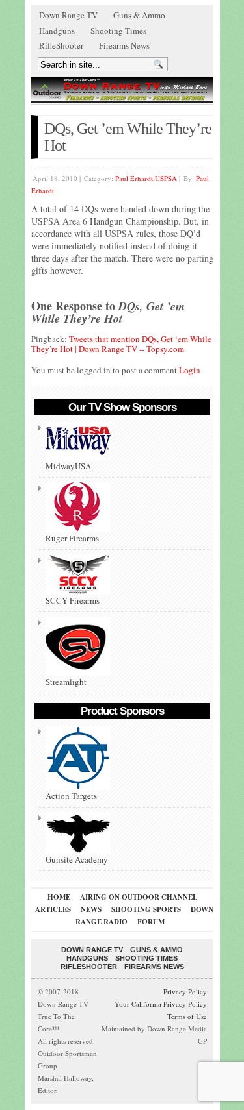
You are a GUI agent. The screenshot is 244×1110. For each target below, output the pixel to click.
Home (58, 897)
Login (189, 370)
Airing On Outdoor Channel (138, 897)
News (91, 909)
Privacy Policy (185, 991)
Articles (53, 909)
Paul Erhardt (134, 178)
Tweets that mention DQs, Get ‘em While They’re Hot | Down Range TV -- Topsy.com (121, 344)
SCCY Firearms (73, 600)
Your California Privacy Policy (161, 1004)
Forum (151, 922)
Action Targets (71, 796)
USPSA (166, 178)
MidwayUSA (68, 466)
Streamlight (66, 681)
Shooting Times (118, 30)
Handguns (57, 30)
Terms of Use (187, 1016)
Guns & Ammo (139, 15)
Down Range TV (68, 15)
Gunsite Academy (77, 859)
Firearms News (124, 45)
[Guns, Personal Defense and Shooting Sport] (122, 89)
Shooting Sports (146, 909)
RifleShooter (61, 45)
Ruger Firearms (72, 538)
